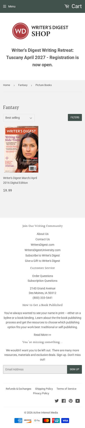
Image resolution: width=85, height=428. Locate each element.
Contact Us (42, 239)
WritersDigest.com (42, 244)
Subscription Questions (42, 280)
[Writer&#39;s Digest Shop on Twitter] (57, 401)
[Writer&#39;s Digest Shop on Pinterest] (70, 401)
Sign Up (74, 369)
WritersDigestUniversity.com (42, 250)
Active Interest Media (45, 412)
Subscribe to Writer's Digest (42, 255)
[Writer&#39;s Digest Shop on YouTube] (78, 401)
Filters (75, 117)
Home (6, 85)
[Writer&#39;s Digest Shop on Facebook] (63, 401)
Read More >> (42, 334)
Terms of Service (66, 388)
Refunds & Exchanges (18, 388)
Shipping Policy (44, 388)
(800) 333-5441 (43, 297)
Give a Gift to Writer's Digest (42, 260)
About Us (42, 234)
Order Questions (42, 276)
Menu (11, 6)
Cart (76, 6)
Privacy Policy (41, 393)
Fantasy (22, 85)
